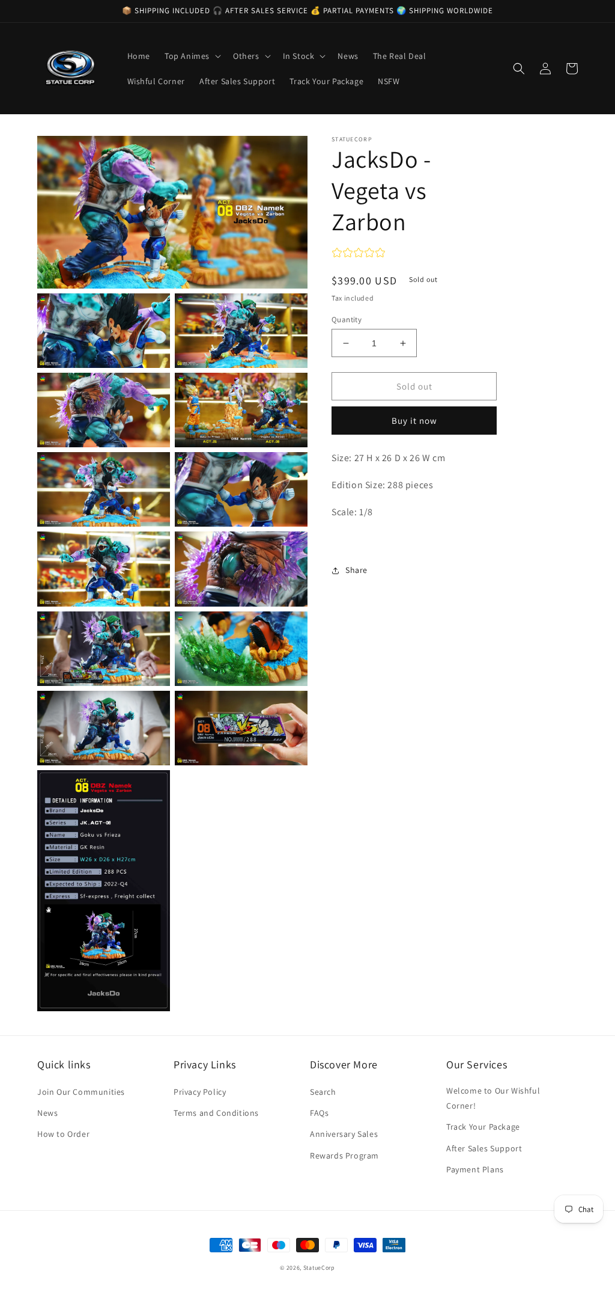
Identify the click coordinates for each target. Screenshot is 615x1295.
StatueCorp (319, 1268)
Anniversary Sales (344, 1133)
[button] (191, 56)
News (47, 1112)
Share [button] (356, 570)
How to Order (63, 1133)
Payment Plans (475, 1169)
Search (323, 1091)
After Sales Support (484, 1148)
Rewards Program (344, 1155)
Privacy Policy (200, 1091)
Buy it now (414, 420)
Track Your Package (483, 1126)
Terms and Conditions (216, 1112)
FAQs (319, 1112)
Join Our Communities (81, 1091)
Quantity (347, 319)
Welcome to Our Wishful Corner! (493, 1098)
